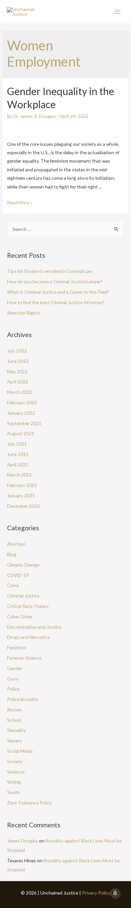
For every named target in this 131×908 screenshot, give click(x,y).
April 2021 (17, 464)
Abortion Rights (23, 313)
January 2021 (21, 495)
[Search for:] (65, 229)
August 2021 (20, 433)
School (14, 720)
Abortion (16, 544)
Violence (16, 772)
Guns (12, 679)
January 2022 (21, 413)
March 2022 (19, 392)
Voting (14, 782)
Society (15, 761)
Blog (11, 554)
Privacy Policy (96, 893)
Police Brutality (23, 699)
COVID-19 (18, 575)
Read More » (19, 202)
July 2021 (17, 444)
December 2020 (23, 506)
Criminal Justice (23, 596)
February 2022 (22, 402)
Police (13, 689)
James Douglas (22, 840)
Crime (13, 585)
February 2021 (22, 485)
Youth (13, 792)
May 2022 (17, 371)
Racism (14, 709)
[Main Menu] (118, 12)
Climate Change (23, 565)
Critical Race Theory (28, 606)
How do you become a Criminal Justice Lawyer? (55, 281)
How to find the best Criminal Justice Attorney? (55, 302)
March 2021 (19, 475)
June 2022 (18, 361)
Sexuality (16, 730)
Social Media (20, 751)
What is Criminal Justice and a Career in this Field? (58, 292)
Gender (14, 668)
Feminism (16, 647)
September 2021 (24, 423)
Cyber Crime (19, 616)
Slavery (14, 740)
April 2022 (17, 381)
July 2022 (17, 351)
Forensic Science (24, 658)
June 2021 (18, 454)
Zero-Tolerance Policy (29, 803)
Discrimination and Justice (34, 627)
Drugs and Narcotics (28, 637)
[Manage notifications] (115, 893)
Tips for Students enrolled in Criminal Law (49, 271)
